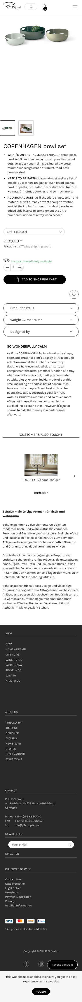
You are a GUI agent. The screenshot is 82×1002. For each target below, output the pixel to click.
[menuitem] (41, 879)
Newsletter (12, 892)
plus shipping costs (37, 246)
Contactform (13, 879)
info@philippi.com (27, 825)
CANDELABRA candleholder (41, 480)
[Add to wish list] (74, 294)
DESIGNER (12, 733)
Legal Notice (13, 888)
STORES (11, 748)
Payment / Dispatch (18, 896)
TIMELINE (12, 727)
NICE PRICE (13, 680)
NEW (9, 644)
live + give (12, 654)
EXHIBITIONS (14, 759)
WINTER (11, 675)
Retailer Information (18, 905)
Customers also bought (41, 434)
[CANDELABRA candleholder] (41, 465)
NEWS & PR (13, 743)
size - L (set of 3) (17, 231)
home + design (16, 649)
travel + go (13, 670)
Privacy (10, 901)
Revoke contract (62, 964)
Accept (41, 991)
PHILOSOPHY (14, 722)
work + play (14, 665)
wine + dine (14, 659)
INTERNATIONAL (16, 754)
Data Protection (15, 883)
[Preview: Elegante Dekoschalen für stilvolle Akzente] (7, 128)
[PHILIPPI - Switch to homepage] (12, 5)
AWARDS (11, 738)
